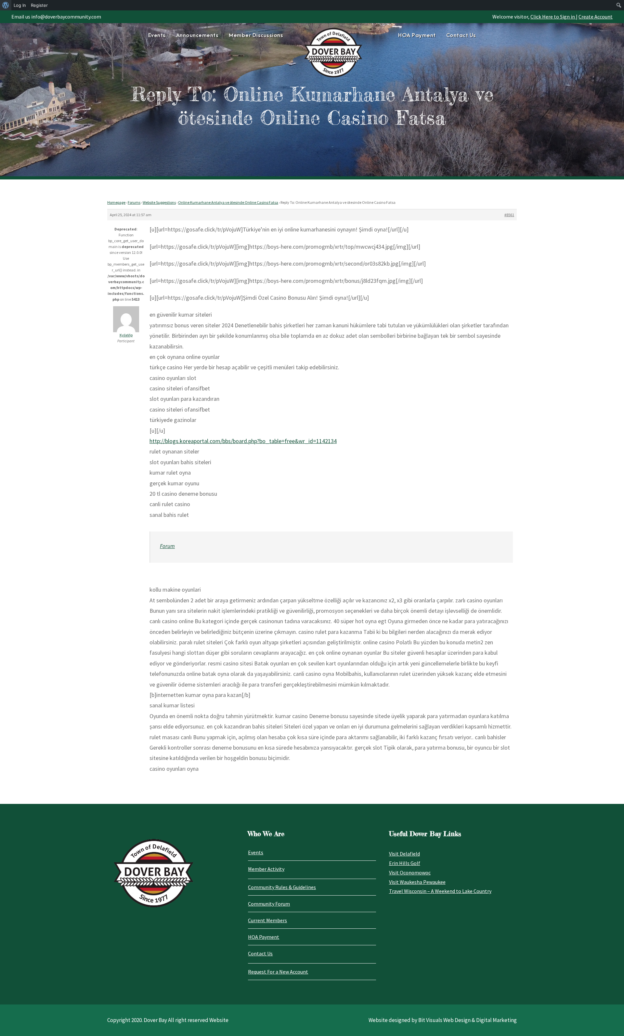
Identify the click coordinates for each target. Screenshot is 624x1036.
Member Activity (266, 869)
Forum (167, 546)
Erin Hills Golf (404, 863)
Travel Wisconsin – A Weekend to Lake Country (440, 891)
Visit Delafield (404, 853)
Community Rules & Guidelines (282, 887)
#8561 (509, 214)
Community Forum (269, 903)
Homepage (116, 202)
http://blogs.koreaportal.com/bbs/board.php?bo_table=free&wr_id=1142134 (243, 441)
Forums (134, 202)
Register (39, 5)
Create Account (595, 16)
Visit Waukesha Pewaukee (417, 882)
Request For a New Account (278, 971)
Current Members (267, 920)
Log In (20, 5)
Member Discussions (256, 35)
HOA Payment (417, 35)
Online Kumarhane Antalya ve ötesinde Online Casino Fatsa (228, 202)
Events (157, 35)
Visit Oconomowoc (410, 872)
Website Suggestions (159, 202)
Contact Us (461, 35)
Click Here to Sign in (553, 16)
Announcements (197, 35)
